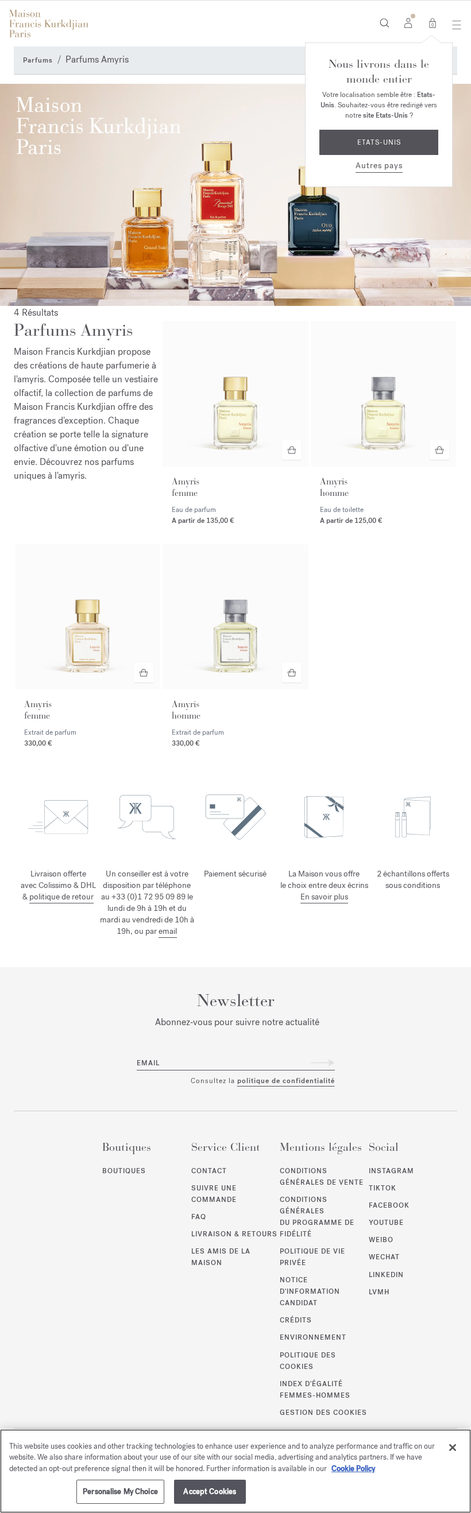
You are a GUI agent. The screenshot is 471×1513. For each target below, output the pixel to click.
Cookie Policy (353, 1468)
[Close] (452, 1447)
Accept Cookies (209, 1491)
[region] (235, 1471)
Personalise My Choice (120, 1491)
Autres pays (379, 165)
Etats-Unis (379, 142)
